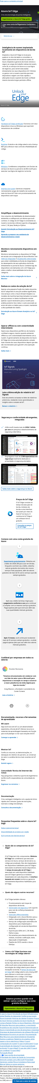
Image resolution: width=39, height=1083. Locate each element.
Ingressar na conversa (9, 784)
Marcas (2, 1064)
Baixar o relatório (9, 406)
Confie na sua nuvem (28, 1016)
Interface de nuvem (8, 189)
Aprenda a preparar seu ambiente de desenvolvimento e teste (15, 235)
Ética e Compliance (20, 1062)
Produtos (30, 1018)
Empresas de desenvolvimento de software (15, 1032)
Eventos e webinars (7, 1039)
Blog (1, 1037)
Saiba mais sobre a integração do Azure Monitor (16, 277)
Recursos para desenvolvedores (15, 1037)
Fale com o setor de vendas (26, 1081)
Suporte (22, 1028)
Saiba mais (5, 351)
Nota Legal (31, 1062)
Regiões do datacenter (13, 1016)
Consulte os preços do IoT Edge (24, 526)
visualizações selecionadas (26, 259)
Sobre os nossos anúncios (15, 1064)
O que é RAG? (15, 1050)
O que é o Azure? (6, 1014)
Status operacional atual (10, 828)
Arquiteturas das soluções (9, 1028)
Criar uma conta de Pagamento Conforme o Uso (18, 25)
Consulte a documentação (11, 807)
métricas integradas (8, 259)
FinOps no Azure (18, 1023)
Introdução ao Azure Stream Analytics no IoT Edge (18, 312)
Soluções (5, 1025)
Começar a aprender (8, 737)
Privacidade (29, 1060)
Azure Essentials (6, 1018)
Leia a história (7, 695)
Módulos (4, 166)
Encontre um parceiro (17, 1034)
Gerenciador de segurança (18, 908)
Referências (8, 36)
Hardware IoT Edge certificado (12, 124)
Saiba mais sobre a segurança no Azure (17, 489)
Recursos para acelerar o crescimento (22, 1025)
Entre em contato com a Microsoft (12, 1060)
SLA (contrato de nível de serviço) (13, 836)
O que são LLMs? (25, 1048)
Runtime (4, 144)
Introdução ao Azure (19, 1014)
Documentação (30, 1034)
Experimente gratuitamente (14, 561)
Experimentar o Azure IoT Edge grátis (16, 19)
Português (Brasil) (6, 1053)
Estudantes (31, 1037)
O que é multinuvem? (25, 1044)
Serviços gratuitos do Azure (17, 1021)
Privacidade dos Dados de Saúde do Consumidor (17, 1057)
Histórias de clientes (19, 1018)
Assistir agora (6, 763)
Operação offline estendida (18, 915)
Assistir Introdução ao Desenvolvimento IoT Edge (17, 230)
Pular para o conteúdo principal (11, 1)
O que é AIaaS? (13, 1048)
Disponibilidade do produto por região (15, 832)
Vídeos (21, 1041)
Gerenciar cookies (6, 1062)
